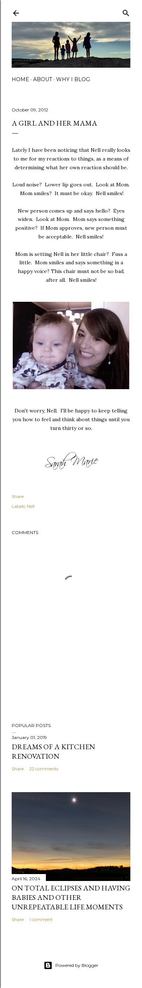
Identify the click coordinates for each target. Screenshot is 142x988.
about (42, 79)
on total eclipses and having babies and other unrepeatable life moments (71, 897)
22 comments (43, 768)
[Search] (126, 11)
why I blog (73, 79)
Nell (31, 506)
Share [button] (18, 496)
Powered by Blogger (76, 965)
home (20, 79)
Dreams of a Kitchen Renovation (53, 751)
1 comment (41, 919)
